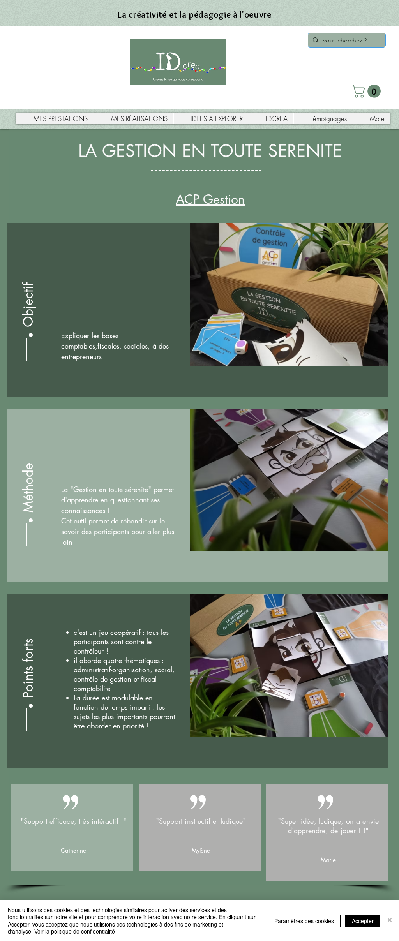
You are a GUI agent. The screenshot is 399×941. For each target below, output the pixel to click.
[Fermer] (389, 920)
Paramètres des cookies (304, 921)
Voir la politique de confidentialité (74, 931)
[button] (367, 91)
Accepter (363, 921)
